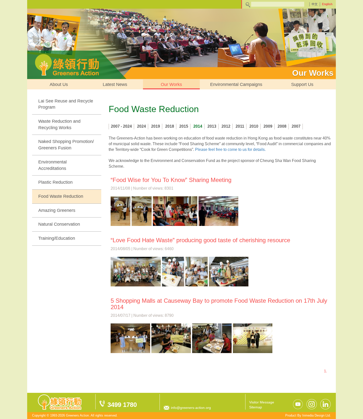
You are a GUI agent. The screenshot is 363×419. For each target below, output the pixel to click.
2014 (197, 126)
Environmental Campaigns (236, 84)
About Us (59, 84)
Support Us (302, 84)
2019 (155, 126)
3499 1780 (122, 404)
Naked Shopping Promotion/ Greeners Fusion (66, 144)
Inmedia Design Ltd (316, 415)
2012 (226, 126)
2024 (141, 126)
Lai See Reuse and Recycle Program (65, 104)
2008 (282, 126)
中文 (315, 4)
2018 (169, 126)
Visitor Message (261, 402)
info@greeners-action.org (191, 408)
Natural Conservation (59, 224)
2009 (267, 126)
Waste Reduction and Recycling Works (59, 124)
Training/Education (56, 238)
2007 (296, 126)
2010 (253, 126)
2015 (183, 126)
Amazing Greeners (56, 210)
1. (325, 371)
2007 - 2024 (121, 126)
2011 (240, 126)
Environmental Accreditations (52, 165)
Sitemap (255, 407)
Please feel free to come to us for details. (230, 149)
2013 (211, 126)
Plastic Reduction (55, 182)
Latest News (115, 84)
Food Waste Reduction (60, 196)
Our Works (171, 84)
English (327, 4)
